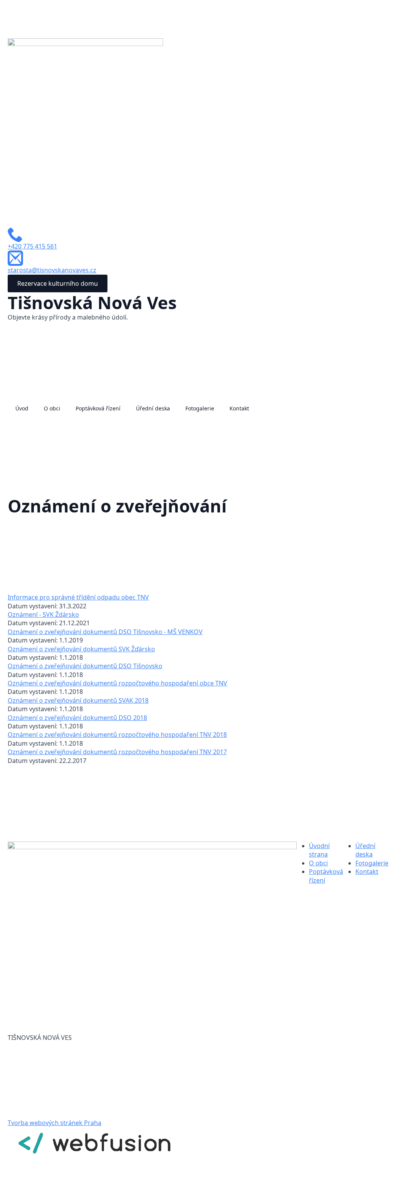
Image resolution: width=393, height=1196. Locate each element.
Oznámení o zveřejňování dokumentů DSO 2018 (77, 717)
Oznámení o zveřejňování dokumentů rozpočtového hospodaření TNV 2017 (117, 752)
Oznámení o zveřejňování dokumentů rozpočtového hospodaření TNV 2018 (117, 734)
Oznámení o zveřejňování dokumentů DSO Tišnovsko (85, 666)
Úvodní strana (319, 850)
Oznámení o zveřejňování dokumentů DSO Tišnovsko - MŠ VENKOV (105, 632)
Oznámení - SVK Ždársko (43, 614)
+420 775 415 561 (32, 246)
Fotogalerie (199, 408)
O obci (52, 408)
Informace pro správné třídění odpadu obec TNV (78, 597)
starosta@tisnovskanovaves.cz (52, 270)
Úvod (21, 408)
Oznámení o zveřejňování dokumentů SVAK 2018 (78, 700)
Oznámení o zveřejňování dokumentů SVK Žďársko (81, 649)
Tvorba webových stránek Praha (54, 1123)
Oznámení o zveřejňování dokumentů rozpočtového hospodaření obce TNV (117, 683)
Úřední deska (153, 408)
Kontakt (239, 408)
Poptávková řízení (98, 408)
